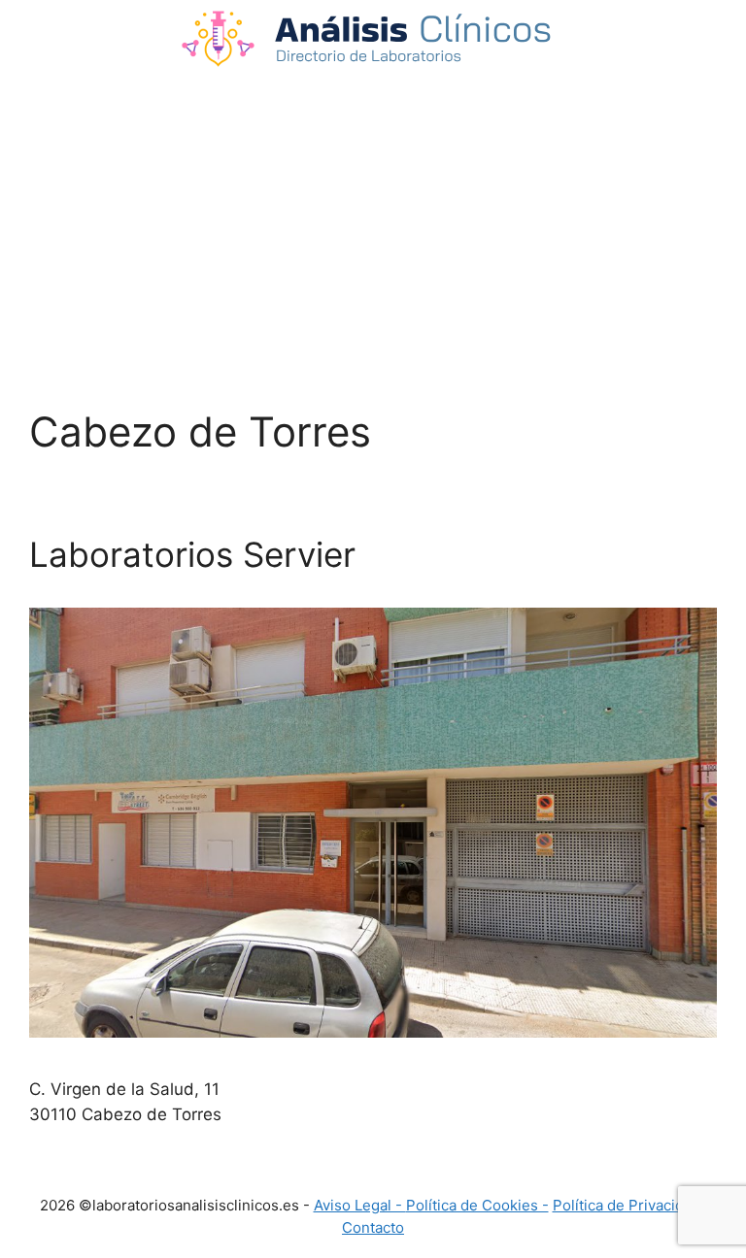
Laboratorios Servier (192, 554)
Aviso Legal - (360, 1205)
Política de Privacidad (626, 1205)
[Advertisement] (373, 213)
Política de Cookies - (477, 1205)
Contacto (373, 1227)
